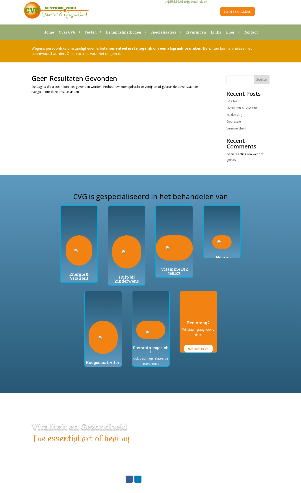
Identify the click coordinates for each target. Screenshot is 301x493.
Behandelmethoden (123, 32)
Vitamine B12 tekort (174, 271)
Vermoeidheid (236, 128)
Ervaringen (196, 32)
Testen (91, 32)
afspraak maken (237, 11)
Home (48, 32)
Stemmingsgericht (151, 349)
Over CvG (67, 32)
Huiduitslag (234, 114)
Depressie (234, 121)
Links (216, 32)
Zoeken (261, 79)
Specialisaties (163, 32)
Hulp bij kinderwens (126, 279)
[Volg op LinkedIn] (137, 479)
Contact (250, 32)
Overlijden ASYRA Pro (242, 108)
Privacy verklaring (138, 467)
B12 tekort (234, 101)
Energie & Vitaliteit (79, 276)
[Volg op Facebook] (129, 479)
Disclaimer (133, 461)
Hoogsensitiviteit (103, 362)
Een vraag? (198, 322)
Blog (230, 32)
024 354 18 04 (198, 349)
